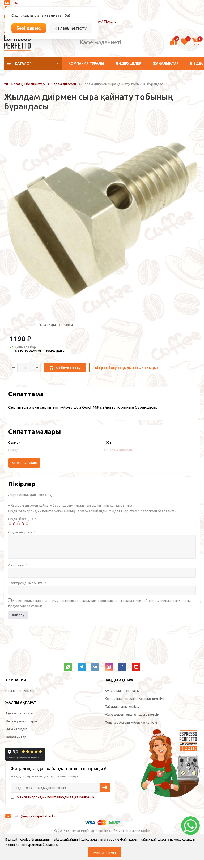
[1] (10, 523)
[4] (22, 523)
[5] (27, 523)
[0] (173, 44)
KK (7, 2)
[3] (18, 523)
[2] (14, 523)
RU (16, 2)
